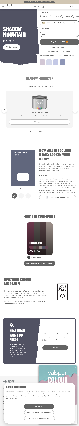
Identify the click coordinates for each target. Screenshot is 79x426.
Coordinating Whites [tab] (66, 55)
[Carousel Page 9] (45, 131)
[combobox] (59, 22)
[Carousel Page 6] (40, 131)
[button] (3, 6)
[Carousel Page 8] (43, 131)
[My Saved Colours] (7, 7)
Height (44, 340)
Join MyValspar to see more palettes (39, 263)
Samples (44, 86)
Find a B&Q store (58, 48)
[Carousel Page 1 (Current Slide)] (30, 131)
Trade (51, 86)
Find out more (39, 122)
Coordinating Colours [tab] (47, 55)
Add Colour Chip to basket (60, 51)
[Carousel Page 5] (38, 131)
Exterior (37, 86)
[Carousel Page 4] (36, 131)
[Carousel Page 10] (47, 131)
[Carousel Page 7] (41, 131)
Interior (30, 86)
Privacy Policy (13, 398)
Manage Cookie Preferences (39, 418)
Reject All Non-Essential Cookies (39, 412)
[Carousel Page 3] (34, 131)
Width (44, 333)
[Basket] (10, 7)
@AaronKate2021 (37, 257)
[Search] (76, 7)
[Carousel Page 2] (32, 131)
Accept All (39, 406)
